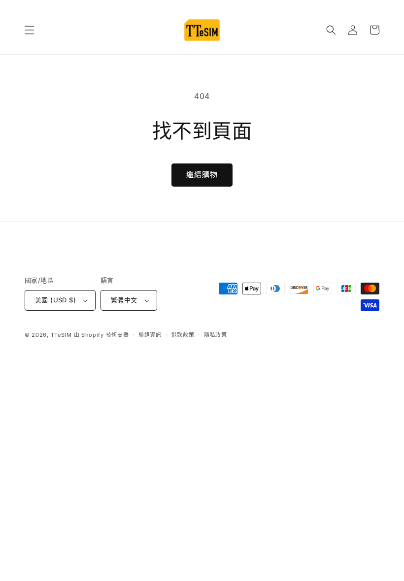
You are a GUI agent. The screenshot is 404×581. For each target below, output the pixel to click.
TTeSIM (61, 334)
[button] (29, 30)
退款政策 (183, 334)
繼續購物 (202, 174)
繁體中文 (124, 300)
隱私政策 (215, 334)
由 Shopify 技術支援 (101, 334)
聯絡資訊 (150, 334)
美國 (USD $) (55, 300)
